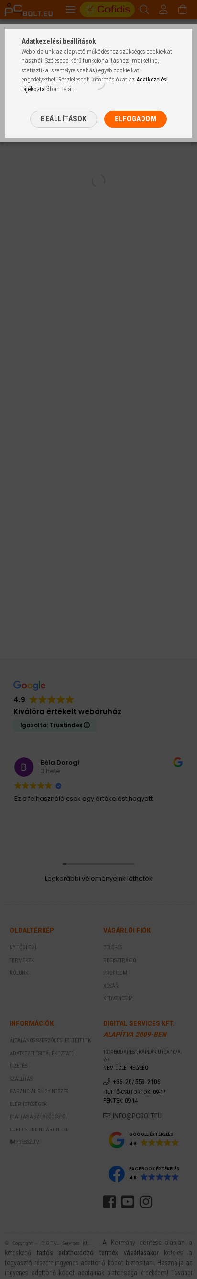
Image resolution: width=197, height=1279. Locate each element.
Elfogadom (136, 119)
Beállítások (64, 119)
